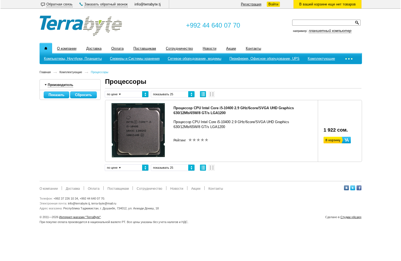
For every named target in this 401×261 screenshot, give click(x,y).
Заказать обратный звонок (106, 4)
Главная (45, 72)
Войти (273, 4)
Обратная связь (59, 4)
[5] (206, 140)
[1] (190, 140)
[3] (198, 140)
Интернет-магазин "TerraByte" (80, 217)
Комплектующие (70, 72)
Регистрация (251, 4)
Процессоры (99, 72)
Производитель (60, 84)
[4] (202, 140)
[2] (194, 140)
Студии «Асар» (350, 217)
